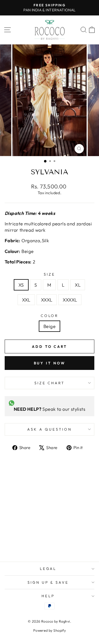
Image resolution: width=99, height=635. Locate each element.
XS (21, 285)
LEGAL (48, 568)
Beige (49, 326)
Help (48, 596)
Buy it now (49, 363)
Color (50, 315)
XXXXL (70, 300)
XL (78, 285)
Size (49, 274)
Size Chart (49, 383)
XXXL (47, 300)
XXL (26, 300)
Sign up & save (48, 582)
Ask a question (49, 429)
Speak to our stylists (49, 409)
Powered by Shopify (49, 630)
